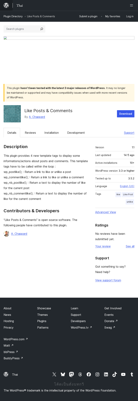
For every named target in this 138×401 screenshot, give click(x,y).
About (8, 308)
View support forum (108, 280)
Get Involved (113, 308)
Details (11, 132)
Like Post (128, 194)
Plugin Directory (13, 16)
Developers (78, 321)
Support (129, 132)
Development (76, 132)
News (7, 315)
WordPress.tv (81, 327)
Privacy (8, 327)
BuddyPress (13, 358)
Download (125, 113)
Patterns (43, 327)
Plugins (41, 321)
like (118, 194)
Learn (74, 308)
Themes (42, 315)
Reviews (30, 132)
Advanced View (105, 212)
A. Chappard (37, 117)
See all (130, 246)
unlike (130, 201)
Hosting (9, 321)
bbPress (11, 352)
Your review (103, 246)
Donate (111, 321)
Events (109, 315)
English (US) (127, 186)
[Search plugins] (41, 29)
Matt (9, 345)
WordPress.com (16, 339)
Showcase (44, 308)
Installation (51, 132)
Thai (15, 374)
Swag (109, 327)
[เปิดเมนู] (132, 5)
